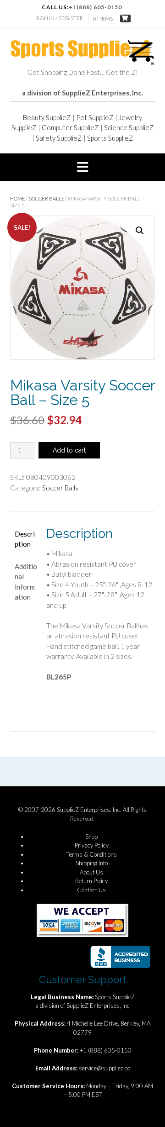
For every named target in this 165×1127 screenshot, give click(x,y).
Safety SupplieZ (59, 138)
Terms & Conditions (91, 854)
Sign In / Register (59, 18)
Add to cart (69, 450)
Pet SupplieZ (95, 117)
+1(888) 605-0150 (95, 7)
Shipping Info (92, 863)
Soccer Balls (46, 198)
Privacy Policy (92, 845)
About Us (91, 872)
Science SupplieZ (129, 127)
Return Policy (91, 881)
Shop (91, 836)
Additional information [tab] (26, 581)
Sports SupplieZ (110, 138)
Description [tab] (25, 539)
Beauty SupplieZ (47, 117)
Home (17, 198)
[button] (82, 167)
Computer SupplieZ (70, 127)
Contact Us (91, 890)
